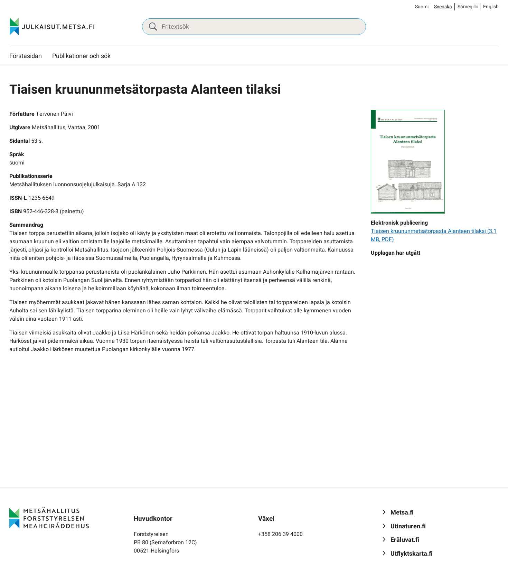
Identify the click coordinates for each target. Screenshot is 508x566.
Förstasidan (25, 56)
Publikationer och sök (81, 56)
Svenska (443, 6)
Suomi (422, 6)
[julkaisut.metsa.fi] (49, 517)
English (491, 6)
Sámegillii (468, 6)
